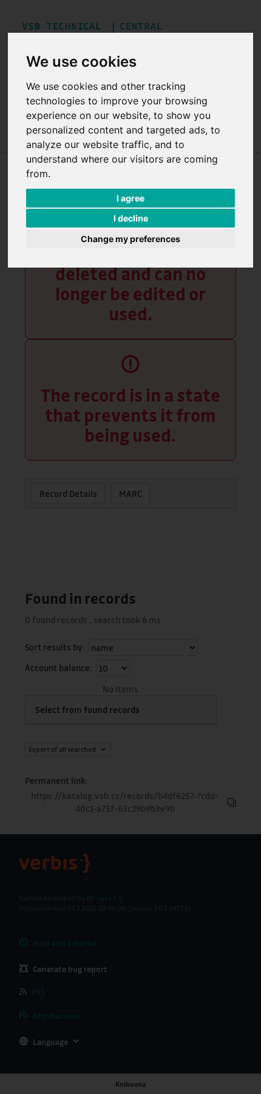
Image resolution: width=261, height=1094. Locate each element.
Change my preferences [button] (130, 239)
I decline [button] (131, 218)
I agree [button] (130, 198)
